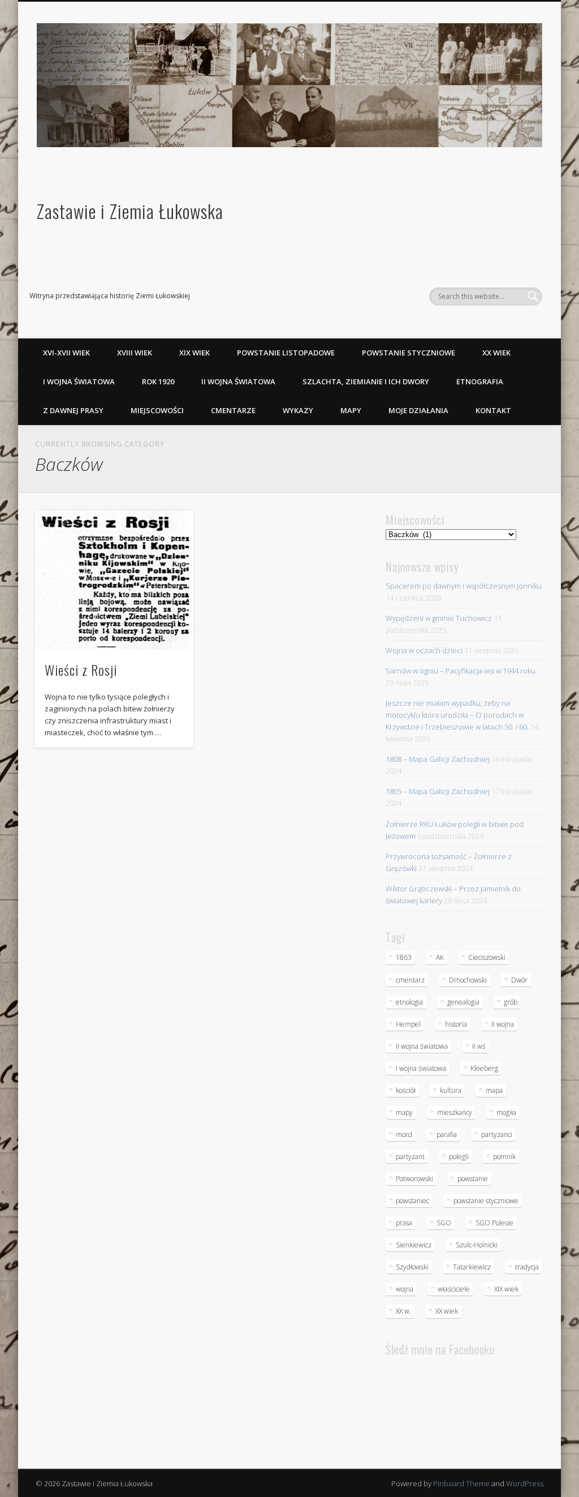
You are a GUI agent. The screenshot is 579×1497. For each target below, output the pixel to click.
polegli (459, 1156)
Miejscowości (157, 410)
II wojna (502, 1024)
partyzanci (496, 1134)
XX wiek (496, 353)
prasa (404, 1223)
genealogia (463, 1002)
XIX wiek (194, 353)
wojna (404, 1289)
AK (440, 957)
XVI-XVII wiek (66, 353)
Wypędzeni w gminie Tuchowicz (439, 618)
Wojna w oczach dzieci (424, 650)
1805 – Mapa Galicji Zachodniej (438, 791)
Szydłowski (412, 1267)
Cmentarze (233, 410)
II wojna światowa (238, 381)
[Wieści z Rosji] (114, 580)
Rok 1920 (158, 381)
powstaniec (412, 1201)
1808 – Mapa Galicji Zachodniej (438, 759)
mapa (494, 1090)
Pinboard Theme (461, 1483)
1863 (404, 957)
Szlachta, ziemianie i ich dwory (366, 381)
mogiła (506, 1112)
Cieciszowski (486, 957)
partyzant (410, 1156)
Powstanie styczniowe (408, 353)
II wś (479, 1046)
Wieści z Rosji (81, 669)
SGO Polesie (494, 1223)
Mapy (350, 410)
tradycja (527, 1267)
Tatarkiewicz (472, 1267)
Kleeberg (484, 1068)
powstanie (472, 1178)
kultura (450, 1090)
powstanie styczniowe (485, 1201)
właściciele (454, 1289)
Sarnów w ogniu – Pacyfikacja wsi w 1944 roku (460, 671)
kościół (406, 1090)
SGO (444, 1223)
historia (456, 1024)
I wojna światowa (79, 381)
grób (510, 1002)
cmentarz (410, 980)
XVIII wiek (134, 353)
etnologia (409, 1002)
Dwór (519, 980)
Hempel (408, 1024)
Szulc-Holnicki (477, 1245)
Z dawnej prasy (73, 410)
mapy (404, 1112)
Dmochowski (468, 980)
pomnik (504, 1156)
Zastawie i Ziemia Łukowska (130, 211)
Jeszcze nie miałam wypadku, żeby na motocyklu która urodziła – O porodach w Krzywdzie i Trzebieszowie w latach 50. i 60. (457, 715)
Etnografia (479, 381)
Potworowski (414, 1178)
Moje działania (418, 410)
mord (404, 1134)
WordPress (524, 1483)
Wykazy (298, 410)
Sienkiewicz (413, 1245)
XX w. (403, 1311)
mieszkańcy (454, 1112)
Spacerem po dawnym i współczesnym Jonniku (464, 586)
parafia (447, 1134)
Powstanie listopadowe (286, 353)
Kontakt (493, 410)
